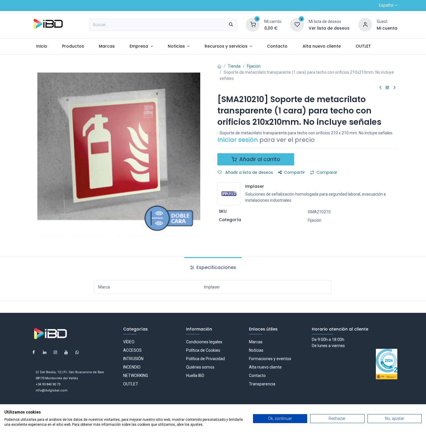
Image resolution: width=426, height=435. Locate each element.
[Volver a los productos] (387, 88)
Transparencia (262, 384)
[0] (253, 24)
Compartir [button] (294, 172)
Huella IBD (195, 375)
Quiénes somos (200, 367)
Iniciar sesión (237, 140)
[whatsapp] (77, 352)
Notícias (256, 350)
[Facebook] (34, 352)
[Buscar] (231, 24)
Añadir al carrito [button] (259, 159)
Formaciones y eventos (270, 358)
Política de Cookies (203, 350)
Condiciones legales (204, 342)
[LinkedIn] (45, 352)
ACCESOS (132, 350)
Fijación (254, 66)
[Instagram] (55, 352)
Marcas (256, 342)
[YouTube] (66, 352)
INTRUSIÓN (133, 358)
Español (386, 5)
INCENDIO (132, 367)
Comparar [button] (326, 172)
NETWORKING (135, 375)
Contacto (257, 375)
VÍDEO (128, 342)
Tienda (234, 66)
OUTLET (130, 384)
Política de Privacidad (205, 358)
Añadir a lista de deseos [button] (248, 172)
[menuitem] (41, 46)
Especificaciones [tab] (215, 267)
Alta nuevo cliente (265, 367)
